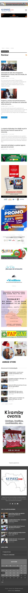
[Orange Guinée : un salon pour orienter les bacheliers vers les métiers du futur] (4, 374)
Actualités (4, 117)
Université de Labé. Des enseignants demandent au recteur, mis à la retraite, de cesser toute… (14, 74)
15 (21, 573)
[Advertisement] (14, 32)
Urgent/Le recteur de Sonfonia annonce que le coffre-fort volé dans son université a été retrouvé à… (14, 102)
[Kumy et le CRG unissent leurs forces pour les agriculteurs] (4, 386)
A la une (3, 61)
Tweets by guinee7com (14, 462)
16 (25, 573)
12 (10, 573)
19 (10, 575)
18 (6, 575)
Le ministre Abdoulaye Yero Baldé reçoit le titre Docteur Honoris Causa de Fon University (14, 130)
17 (3, 575)
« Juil (2, 582)
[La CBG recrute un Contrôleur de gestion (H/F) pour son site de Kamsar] (4, 399)
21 (17, 575)
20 (14, 575)
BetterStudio (17, 590)
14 (17, 573)
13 (14, 573)
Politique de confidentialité (8, 554)
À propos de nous (7, 551)
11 (6, 573)
